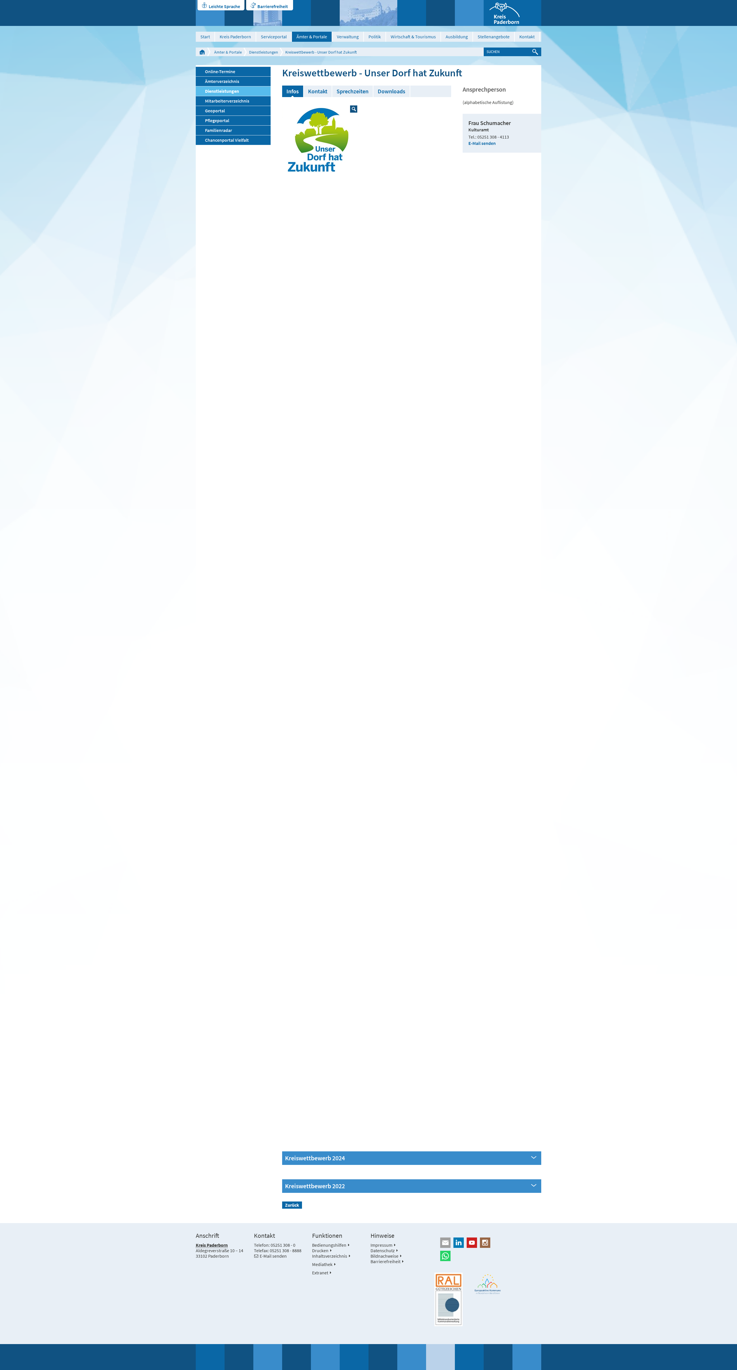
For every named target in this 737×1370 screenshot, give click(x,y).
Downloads (391, 91)
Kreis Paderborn (235, 36)
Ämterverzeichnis (222, 81)
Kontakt (527, 36)
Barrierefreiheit (272, 6)
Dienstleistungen (263, 52)
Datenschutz (383, 1250)
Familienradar (218, 130)
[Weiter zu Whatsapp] (487, 1256)
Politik (374, 36)
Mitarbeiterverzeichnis (227, 101)
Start (205, 36)
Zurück (292, 1205)
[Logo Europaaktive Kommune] (488, 1284)
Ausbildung (457, 36)
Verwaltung (348, 36)
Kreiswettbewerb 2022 (315, 1186)
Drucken (320, 1250)
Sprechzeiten (352, 91)
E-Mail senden (482, 143)
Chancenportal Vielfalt (227, 140)
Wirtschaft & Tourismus (413, 36)
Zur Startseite (202, 52)
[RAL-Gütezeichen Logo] (448, 1299)
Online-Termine (220, 71)
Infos (292, 91)
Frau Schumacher (489, 122)
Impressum (381, 1245)
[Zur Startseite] (512, 13)
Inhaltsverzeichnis (329, 1256)
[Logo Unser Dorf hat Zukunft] (320, 142)
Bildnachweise (384, 1256)
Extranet (320, 1273)
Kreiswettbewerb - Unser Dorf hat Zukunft (321, 52)
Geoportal (215, 110)
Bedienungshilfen (329, 1245)
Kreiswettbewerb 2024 (315, 1158)
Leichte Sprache (224, 6)
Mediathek (322, 1264)
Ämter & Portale (312, 36)
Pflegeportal (217, 120)
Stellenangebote (494, 36)
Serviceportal (274, 36)
